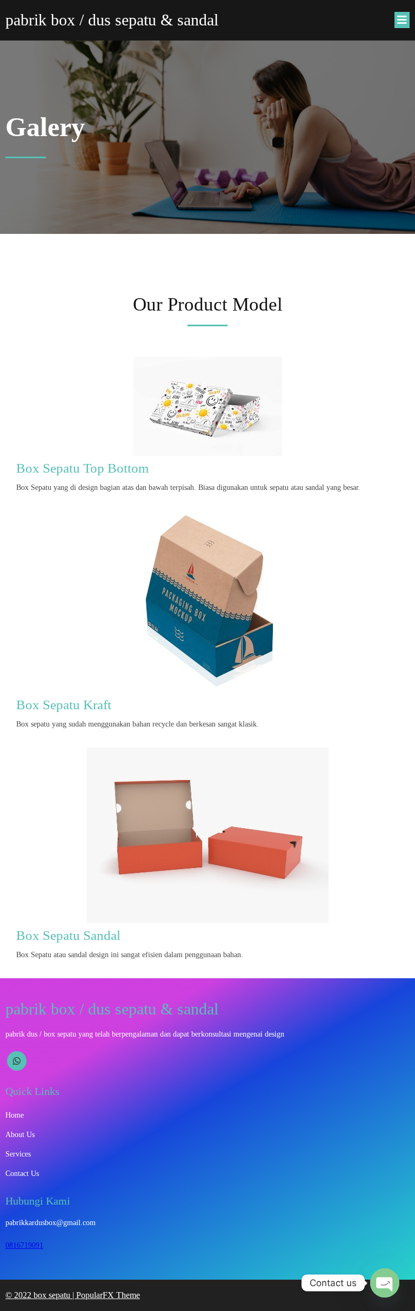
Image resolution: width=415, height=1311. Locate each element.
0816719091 (24, 1245)
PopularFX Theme (108, 1295)
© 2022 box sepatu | (40, 1295)
